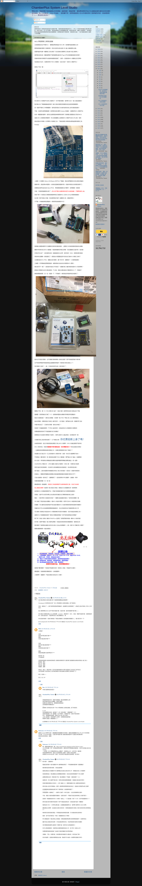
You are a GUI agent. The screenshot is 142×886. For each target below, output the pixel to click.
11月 (100, 72)
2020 (98, 62)
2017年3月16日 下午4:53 (54, 744)
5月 (100, 83)
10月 (100, 74)
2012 (98, 117)
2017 (98, 68)
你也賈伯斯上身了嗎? (72, 439)
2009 (98, 123)
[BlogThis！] (63, 588)
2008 (98, 126)
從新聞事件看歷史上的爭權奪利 (102, 97)
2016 (98, 108)
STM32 (97, 42)
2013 (98, 115)
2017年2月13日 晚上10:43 (59, 597)
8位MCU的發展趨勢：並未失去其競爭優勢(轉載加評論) (102, 91)
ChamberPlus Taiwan (44, 597)
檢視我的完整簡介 (100, 224)
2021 (98, 60)
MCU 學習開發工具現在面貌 (102, 101)
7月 (100, 79)
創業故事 (98, 39)
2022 (98, 57)
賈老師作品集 (99, 37)
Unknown (41, 730)
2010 (98, 121)
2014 (98, 113)
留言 (36, 22)
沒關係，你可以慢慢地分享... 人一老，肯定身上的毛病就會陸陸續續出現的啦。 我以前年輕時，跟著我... (101, 156)
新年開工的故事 (100, 185)
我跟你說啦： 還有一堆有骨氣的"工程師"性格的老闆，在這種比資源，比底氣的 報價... (101, 173)
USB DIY (46, 590)
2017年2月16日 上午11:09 (63, 694)
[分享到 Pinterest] (67, 588)
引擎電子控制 (99, 35)
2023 (98, 55)
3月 (100, 85)
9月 (100, 77)
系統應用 (40, 590)
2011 (98, 119)
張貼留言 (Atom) (42, 875)
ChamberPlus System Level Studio (54, 7)
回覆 (39, 624)
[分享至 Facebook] (66, 588)
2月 (100, 87)
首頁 (63, 872)
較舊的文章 (88, 872)
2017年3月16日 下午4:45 (50, 730)
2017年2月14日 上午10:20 (48, 628)
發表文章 (37, 19)
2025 (98, 51)
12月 (100, 70)
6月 (100, 81)
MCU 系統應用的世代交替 (102, 104)
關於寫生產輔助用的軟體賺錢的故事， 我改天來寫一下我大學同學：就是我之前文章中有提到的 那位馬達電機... (101, 137)
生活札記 (98, 29)
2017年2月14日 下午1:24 (51, 687)
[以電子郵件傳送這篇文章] (61, 588)
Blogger (77, 881)
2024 (98, 53)
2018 (98, 66)
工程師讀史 (98, 40)
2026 (98, 49)
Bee (44, 687)
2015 (98, 111)
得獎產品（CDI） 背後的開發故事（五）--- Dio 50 (101, 189)
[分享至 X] (64, 588)
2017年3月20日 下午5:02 (63, 759)
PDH (39, 628)
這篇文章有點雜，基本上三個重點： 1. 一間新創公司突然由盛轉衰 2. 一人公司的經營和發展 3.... (101, 165)
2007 (98, 128)
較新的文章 (38, 872)
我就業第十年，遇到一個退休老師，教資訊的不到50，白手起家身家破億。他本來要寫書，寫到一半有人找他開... (101, 148)
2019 (98, 64)
